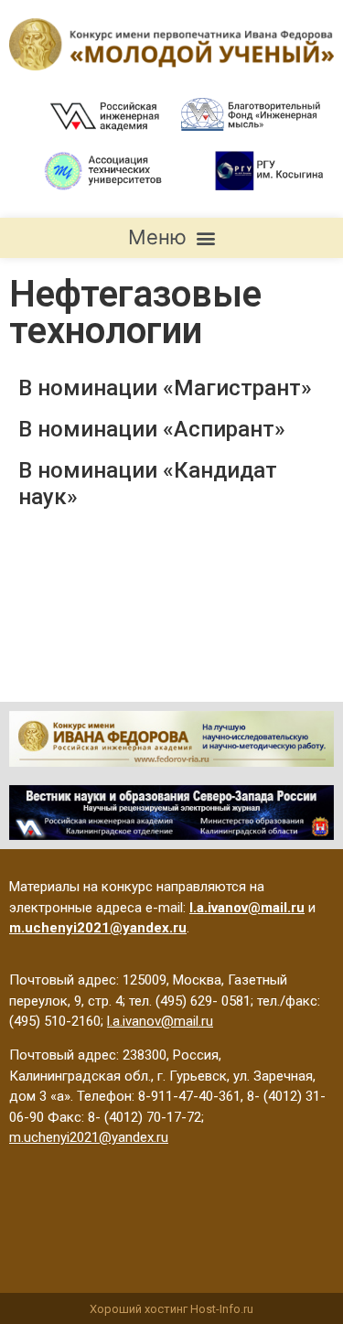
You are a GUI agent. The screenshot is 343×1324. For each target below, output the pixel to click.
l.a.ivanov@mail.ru (160, 1021)
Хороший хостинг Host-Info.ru (171, 1309)
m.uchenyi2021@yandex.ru (88, 1137)
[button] (171, 238)
